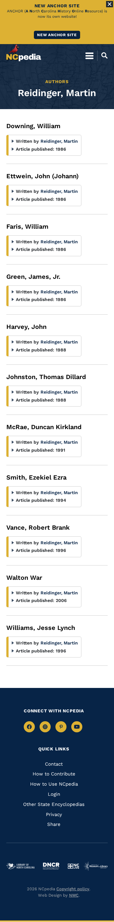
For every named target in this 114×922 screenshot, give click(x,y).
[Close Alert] (109, 4)
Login (54, 794)
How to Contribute (54, 774)
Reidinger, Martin (59, 141)
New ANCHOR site (57, 35)
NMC (74, 895)
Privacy (54, 814)
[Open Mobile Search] (102, 55)
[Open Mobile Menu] (89, 55)
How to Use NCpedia (54, 784)
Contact (54, 764)
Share (53, 824)
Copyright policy (72, 888)
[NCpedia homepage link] (23, 53)
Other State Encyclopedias (54, 804)
